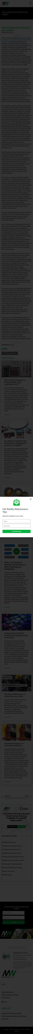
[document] (16, 517)
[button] (30, 499)
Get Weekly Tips (16, 531)
